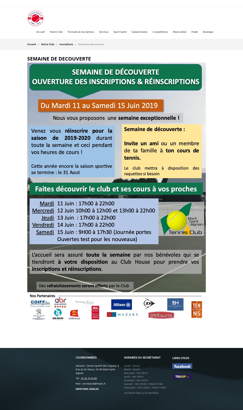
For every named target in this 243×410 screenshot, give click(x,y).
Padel (194, 31)
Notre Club (56, 31)
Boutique (208, 31)
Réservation (179, 31)
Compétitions (160, 31)
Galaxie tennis (139, 31)
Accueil (40, 31)
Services (104, 31)
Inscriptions (66, 44)
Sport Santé (120, 31)
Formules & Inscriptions (81, 31)
